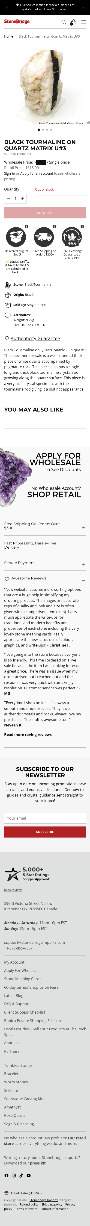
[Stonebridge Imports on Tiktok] (21, 1176)
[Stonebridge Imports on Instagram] (14, 1176)
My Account (14, 962)
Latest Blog (13, 995)
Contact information (54, 1209)
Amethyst (12, 1107)
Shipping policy (52, 1204)
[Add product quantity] (8, 198)
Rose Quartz (15, 1115)
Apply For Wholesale (21, 970)
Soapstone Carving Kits (24, 1098)
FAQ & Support (17, 1003)
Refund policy (29, 1204)
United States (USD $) (24, 1193)
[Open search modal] (63, 21)
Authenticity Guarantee (35, 338)
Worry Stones (16, 1082)
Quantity (11, 189)
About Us (12, 1042)
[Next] (83, 7)
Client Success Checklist (24, 1012)
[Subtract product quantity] (22, 198)
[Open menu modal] (83, 21)
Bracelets (12, 1073)
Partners (11, 1051)
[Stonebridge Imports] (17, 21)
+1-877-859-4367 (18, 948)
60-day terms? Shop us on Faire (31, 987)
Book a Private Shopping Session (32, 1020)
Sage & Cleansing (19, 1123)
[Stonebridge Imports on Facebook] (7, 1176)
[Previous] (7, 7)
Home (8, 36)
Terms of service (26, 1209)
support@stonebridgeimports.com (34, 942)
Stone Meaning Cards (22, 978)
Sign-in (9, 173)
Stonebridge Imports (44, 1200)
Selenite (11, 1090)
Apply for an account (36, 173)
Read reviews (13, 890)
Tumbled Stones (18, 1065)
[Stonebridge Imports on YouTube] (29, 1176)
